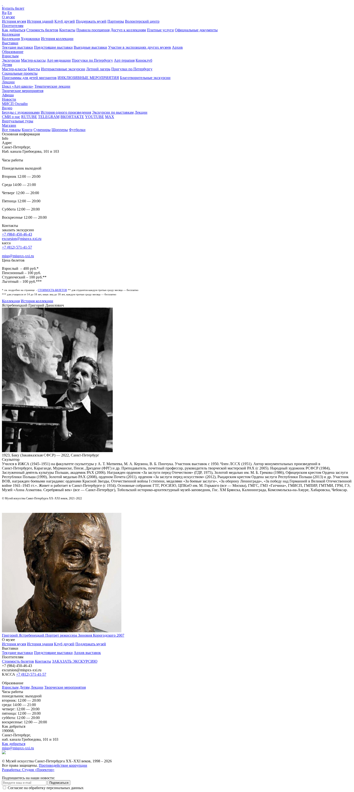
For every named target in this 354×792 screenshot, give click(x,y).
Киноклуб (144, 60)
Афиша (8, 95)
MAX (109, 117)
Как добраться (13, 30)
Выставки (10, 43)
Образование (12, 52)
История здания (40, 644)
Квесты (34, 69)
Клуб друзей (64, 21)
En (9, 13)
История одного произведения (66, 112)
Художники (30, 39)
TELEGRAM (48, 117)
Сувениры (42, 130)
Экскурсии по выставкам (113, 112)
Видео (7, 108)
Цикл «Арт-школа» (17, 86)
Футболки (77, 130)
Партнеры (115, 21)
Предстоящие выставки (53, 47)
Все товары (11, 130)
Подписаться (58, 783)
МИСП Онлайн (15, 104)
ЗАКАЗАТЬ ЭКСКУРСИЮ (74, 661)
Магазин (9, 125)
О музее (8, 17)
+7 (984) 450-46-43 (17, 234)
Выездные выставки (90, 47)
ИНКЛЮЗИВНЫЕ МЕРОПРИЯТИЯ (88, 78)
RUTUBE (29, 117)
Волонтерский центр (142, 21)
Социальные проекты (20, 73)
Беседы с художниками (21, 112)
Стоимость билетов (42, 30)
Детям (7, 65)
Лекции (8, 82)
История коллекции (57, 39)
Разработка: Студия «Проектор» (28, 770)
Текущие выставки (17, 47)
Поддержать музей (91, 21)
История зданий (40, 21)
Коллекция (11, 34)
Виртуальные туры (17, 121)
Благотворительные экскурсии (145, 78)
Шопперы (60, 130)
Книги (27, 130)
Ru (4, 13)
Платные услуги (160, 30)
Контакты (67, 30)
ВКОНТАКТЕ (72, 117)
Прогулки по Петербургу (92, 60)
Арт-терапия (124, 60)
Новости (9, 99)
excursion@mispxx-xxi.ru (21, 239)
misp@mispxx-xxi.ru (18, 256)
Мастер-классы (33, 60)
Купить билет (13, 8)
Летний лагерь (98, 69)
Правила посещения (93, 30)
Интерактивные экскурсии (63, 69)
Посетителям (12, 26)
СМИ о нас (11, 117)
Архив (177, 47)
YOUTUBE (94, 117)
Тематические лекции (52, 86)
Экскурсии (11, 60)
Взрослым (10, 56)
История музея (14, 21)
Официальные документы (196, 30)
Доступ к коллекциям (128, 30)
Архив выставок (87, 653)
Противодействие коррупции (63, 765)
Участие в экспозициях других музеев (139, 47)
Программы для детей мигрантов (29, 78)
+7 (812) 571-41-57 (17, 247)
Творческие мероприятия (22, 91)
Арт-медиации (59, 60)
